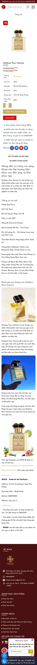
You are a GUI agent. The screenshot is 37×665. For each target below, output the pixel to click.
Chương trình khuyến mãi (11, 625)
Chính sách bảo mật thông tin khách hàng (17, 622)
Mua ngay (9, 118)
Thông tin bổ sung (21, 156)
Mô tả (10, 156)
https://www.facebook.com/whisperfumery (17, 466)
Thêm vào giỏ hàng (14, 112)
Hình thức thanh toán (10, 632)
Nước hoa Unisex (8, 605)
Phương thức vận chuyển (11, 628)
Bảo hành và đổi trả (10, 618)
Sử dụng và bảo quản (18, 161)
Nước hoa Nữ (7, 602)
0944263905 (10, 577)
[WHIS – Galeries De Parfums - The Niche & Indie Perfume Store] (4, 7)
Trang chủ (18, 14)
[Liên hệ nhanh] (4, 649)
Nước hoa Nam (8, 599)
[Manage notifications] (32, 655)
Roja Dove (17, 76)
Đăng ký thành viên (9, 470)
